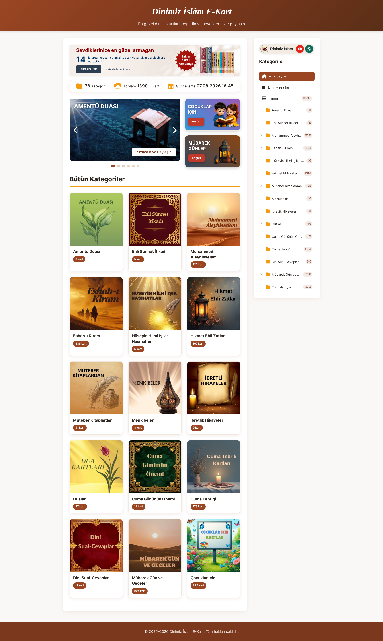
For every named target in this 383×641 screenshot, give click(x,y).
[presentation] (76, 130)
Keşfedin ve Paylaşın (154, 152)
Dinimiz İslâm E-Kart (191, 11)
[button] (113, 166)
